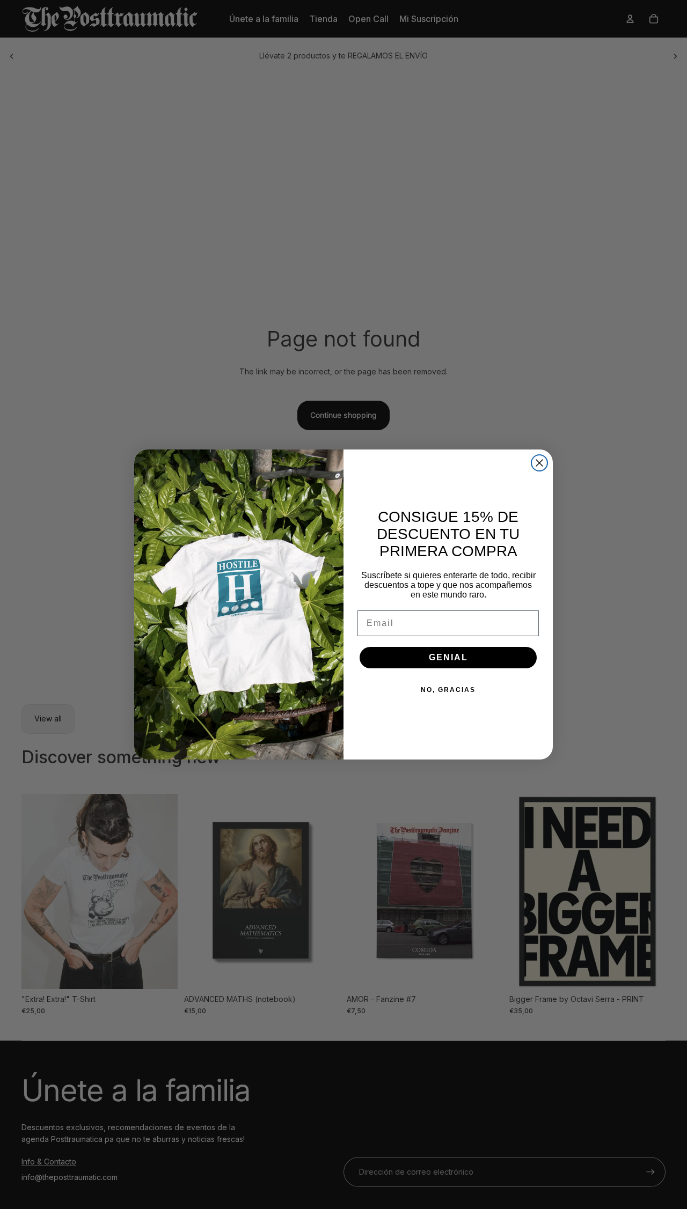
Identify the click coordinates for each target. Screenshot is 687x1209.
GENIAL (448, 657)
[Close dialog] (539, 463)
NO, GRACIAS (448, 690)
